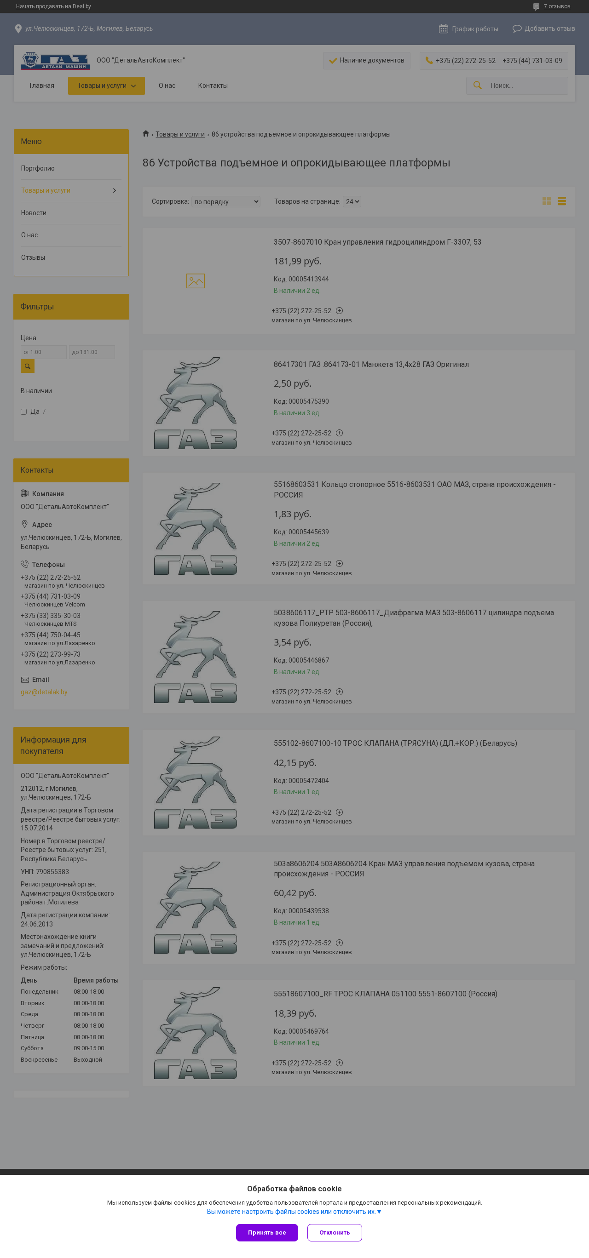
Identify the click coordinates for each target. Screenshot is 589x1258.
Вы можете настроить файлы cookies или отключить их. (291, 1211)
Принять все (267, 1232)
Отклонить (334, 1232)
